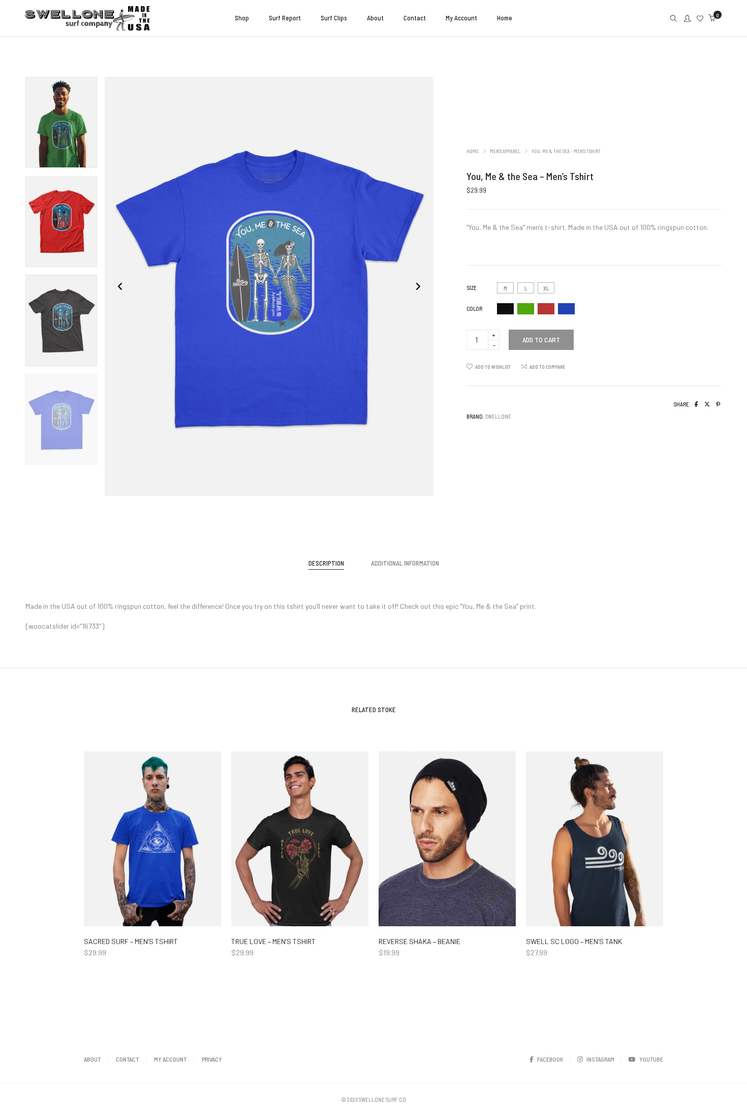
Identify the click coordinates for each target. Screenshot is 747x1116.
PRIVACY (212, 1059)
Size (471, 287)
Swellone (498, 416)
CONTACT (127, 1059)
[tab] (326, 563)
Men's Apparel (505, 151)
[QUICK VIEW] (186, 917)
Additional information (405, 563)
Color (474, 308)
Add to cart (541, 339)
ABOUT (92, 1059)
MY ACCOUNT (170, 1059)
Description (326, 563)
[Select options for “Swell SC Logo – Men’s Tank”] (560, 917)
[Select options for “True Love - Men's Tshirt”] (265, 917)
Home (472, 151)
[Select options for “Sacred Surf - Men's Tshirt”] (118, 917)
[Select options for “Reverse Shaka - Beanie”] (413, 917)
